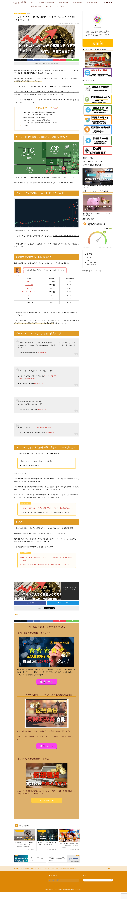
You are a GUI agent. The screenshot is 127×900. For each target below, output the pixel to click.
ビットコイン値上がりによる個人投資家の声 (37, 120)
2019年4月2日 (42, 352)
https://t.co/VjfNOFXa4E (51, 376)
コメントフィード (92, 262)
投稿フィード (91, 260)
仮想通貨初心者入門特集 (46, 2)
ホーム (33, 2)
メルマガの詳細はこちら (46, 800)
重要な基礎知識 (63, 2)
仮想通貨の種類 (77, 2)
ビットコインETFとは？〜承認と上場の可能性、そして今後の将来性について (46, 508)
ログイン (89, 258)
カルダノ (29, 295)
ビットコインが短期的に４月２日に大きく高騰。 (38, 115)
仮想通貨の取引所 (92, 2)
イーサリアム (29, 285)
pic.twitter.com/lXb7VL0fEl (26, 378)
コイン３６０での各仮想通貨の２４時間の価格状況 (39, 112)
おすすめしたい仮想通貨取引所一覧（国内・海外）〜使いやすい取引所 (44, 564)
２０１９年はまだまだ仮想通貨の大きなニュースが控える (41, 123)
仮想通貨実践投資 (36, 6)
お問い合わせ (60, 6)
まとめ (25, 125)
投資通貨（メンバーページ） (92, 271)
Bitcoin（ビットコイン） (20, 13)
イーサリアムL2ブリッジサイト (93, 161)
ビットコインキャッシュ (29, 292)
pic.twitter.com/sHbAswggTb (44, 427)
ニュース (48, 6)
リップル (29, 288)
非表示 (55, 108)
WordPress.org (92, 264)
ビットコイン (29, 281)
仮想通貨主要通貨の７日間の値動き (34, 117)
